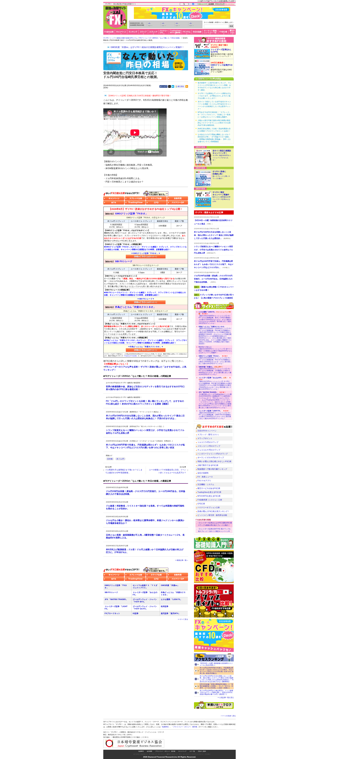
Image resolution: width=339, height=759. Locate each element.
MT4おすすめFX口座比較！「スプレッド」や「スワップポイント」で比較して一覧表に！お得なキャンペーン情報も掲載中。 (214, 114)
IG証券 (135, 613)
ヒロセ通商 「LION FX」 (171, 599)
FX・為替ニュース (205, 477)
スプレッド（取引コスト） (208, 434)
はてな (172, 86)
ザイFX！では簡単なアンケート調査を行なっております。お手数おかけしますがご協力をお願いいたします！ (214, 95)
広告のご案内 (202, 751)
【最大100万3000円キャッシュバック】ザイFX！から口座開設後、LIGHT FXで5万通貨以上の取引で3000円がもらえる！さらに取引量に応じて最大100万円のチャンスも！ (215, 414)
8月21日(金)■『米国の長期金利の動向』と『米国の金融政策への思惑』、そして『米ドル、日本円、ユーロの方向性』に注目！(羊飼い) (216, 686)
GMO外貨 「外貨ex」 (170, 585)
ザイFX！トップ (109, 38)
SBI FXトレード (111, 592)
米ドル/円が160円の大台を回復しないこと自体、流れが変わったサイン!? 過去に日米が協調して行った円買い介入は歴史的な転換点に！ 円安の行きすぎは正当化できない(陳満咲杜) (216, 678)
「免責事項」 (165, 727)
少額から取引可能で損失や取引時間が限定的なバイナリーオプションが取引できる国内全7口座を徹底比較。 (214, 122)
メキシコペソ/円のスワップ (208, 446)
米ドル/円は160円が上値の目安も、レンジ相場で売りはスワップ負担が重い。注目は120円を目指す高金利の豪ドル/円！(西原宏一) (216, 692)
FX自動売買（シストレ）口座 (209, 500)
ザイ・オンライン (184, 754)
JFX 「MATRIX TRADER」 (116, 599)
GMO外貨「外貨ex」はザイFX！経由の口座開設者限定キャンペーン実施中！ (147, 47)
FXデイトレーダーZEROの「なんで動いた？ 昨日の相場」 (160, 38)
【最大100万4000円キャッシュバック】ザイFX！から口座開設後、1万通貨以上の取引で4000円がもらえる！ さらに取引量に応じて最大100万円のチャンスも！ (215, 370)
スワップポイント (204, 438)
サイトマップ (182, 751)
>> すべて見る (183, 619)
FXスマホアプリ (204, 481)
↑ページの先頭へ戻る (228, 716)
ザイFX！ (208, 754)
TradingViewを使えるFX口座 (209, 492)
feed (186, 86)
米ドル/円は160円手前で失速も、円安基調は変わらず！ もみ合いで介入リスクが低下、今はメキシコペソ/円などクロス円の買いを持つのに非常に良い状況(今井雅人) (216, 670)
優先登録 (181, 86)
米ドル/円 (120, 459)
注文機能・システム (205, 484)
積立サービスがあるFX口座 (208, 488)
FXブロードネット (112, 613)
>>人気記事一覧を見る (226, 697)
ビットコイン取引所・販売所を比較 (212, 515)
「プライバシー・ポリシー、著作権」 (185, 727)
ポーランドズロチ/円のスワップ (210, 457)
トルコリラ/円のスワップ (207, 442)
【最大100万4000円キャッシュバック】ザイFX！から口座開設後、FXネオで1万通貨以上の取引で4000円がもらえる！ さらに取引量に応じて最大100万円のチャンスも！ (215, 360)
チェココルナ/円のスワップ (208, 450)
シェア (164, 86)
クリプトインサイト (197, 754)
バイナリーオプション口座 (208, 507)
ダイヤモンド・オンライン (157, 754)
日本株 (110, 459)
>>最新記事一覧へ (181, 560)
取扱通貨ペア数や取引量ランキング (212, 469)
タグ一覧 (192, 751)
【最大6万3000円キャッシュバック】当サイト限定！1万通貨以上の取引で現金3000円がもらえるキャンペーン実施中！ (215, 350)
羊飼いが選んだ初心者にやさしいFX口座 (214, 461)
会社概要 (149, 751)
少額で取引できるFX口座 (207, 465)
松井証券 (164, 606)
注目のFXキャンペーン (207, 431)
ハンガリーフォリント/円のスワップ (212, 454)
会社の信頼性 (203, 473)
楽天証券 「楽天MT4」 (170, 613)
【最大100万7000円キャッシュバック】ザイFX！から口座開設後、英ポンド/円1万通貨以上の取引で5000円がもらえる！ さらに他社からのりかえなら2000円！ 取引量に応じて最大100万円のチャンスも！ (215, 317)
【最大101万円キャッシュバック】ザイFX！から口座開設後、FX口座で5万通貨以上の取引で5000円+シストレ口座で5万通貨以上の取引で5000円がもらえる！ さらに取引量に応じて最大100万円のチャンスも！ (215, 383)
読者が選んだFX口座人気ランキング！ (213, 511)
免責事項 (141, 751)
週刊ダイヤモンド (172, 754)
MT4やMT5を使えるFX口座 (208, 496)
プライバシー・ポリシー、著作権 (165, 751)
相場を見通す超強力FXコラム (127, 38)
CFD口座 (201, 504)
